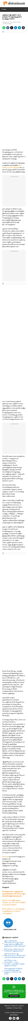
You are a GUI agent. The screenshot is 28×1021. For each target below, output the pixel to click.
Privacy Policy (18, 1008)
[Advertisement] (14, 192)
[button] (26, 9)
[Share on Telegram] (19, 27)
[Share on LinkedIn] (15, 27)
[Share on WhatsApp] (3, 27)
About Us (7, 1006)
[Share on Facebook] (7, 27)
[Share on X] (11, 27)
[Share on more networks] (23, 27)
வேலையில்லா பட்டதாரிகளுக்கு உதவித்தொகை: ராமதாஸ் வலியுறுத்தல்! (13, 911)
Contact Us (14, 1006)
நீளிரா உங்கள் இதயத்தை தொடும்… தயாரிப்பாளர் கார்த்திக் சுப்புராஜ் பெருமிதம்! (13, 903)
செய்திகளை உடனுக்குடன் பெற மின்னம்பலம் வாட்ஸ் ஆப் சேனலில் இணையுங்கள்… (14, 894)
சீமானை (5, 857)
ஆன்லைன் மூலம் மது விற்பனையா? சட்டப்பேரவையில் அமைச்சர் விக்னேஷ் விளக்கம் (14, 955)
